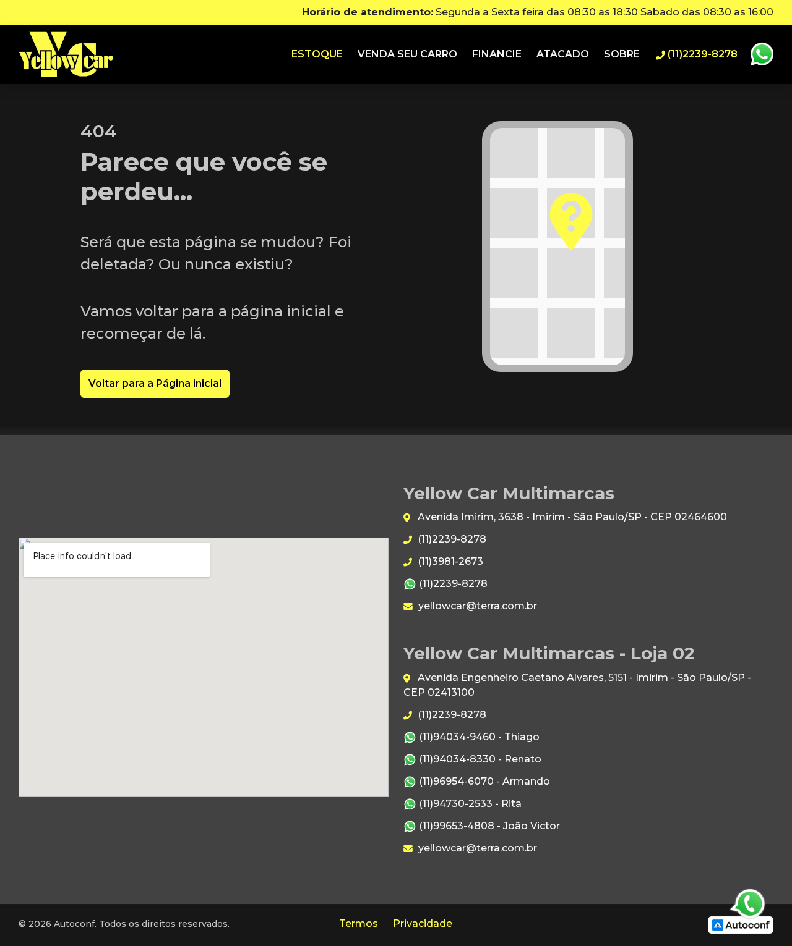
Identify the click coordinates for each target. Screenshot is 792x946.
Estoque (317, 54)
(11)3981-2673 (449, 561)
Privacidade (422, 923)
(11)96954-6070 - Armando (483, 781)
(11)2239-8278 (450, 539)
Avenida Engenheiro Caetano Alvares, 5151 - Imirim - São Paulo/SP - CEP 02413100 (577, 685)
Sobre (622, 54)
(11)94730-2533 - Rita (469, 803)
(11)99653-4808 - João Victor (488, 826)
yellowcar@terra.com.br (476, 606)
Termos (358, 923)
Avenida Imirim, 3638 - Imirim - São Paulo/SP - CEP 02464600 (571, 517)
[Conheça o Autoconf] (740, 924)
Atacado (562, 54)
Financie (497, 54)
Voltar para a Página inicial (155, 383)
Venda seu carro (407, 54)
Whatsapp (761, 54)
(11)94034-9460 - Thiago (478, 737)
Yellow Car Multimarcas (66, 54)
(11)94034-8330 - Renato (478, 759)
